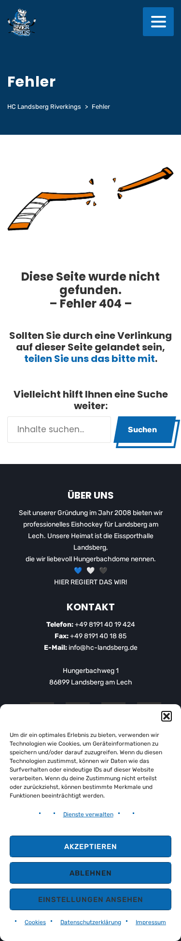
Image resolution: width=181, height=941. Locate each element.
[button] (166, 716)
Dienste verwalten (88, 814)
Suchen (142, 429)
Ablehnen (91, 873)
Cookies (35, 922)
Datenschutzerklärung (90, 922)
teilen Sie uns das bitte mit (89, 358)
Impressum (151, 922)
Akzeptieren (90, 846)
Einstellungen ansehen (90, 899)
